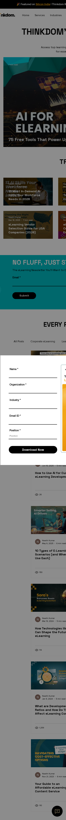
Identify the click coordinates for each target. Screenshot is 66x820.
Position (14, 430)
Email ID (14, 415)
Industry (14, 400)
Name (13, 369)
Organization (17, 384)
